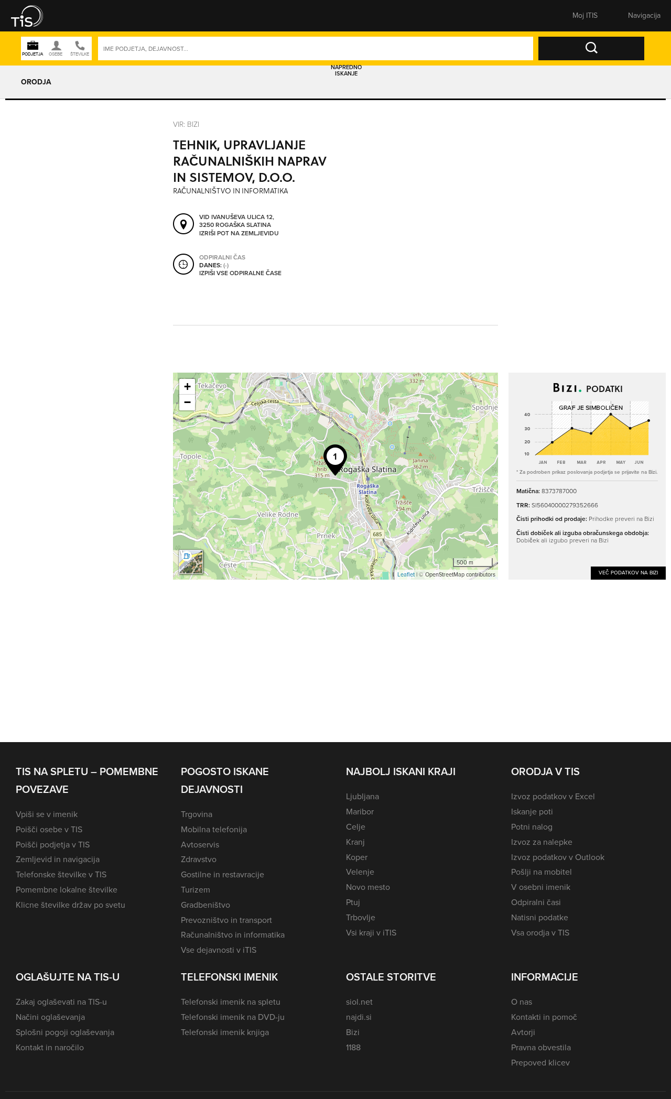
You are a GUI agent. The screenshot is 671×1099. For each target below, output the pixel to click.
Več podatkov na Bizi (628, 572)
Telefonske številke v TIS (61, 874)
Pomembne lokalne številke (66, 890)
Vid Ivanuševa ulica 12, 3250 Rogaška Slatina (236, 221)
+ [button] (187, 386)
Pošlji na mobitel (541, 872)
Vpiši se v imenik (47, 814)
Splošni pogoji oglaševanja (65, 1032)
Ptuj (353, 902)
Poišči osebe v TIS (49, 829)
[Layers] (190, 561)
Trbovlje (360, 917)
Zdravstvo (199, 859)
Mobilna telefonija (214, 829)
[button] (34, 15)
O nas (521, 1002)
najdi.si (359, 1017)
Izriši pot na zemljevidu (239, 234)
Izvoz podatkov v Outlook (557, 857)
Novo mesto (368, 887)
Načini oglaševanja (50, 1017)
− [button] (187, 402)
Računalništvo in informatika (233, 935)
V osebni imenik (540, 887)
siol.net (359, 1002)
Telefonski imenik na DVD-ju (233, 1017)
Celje (355, 827)
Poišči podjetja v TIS (53, 845)
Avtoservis (200, 845)
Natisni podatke (539, 917)
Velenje (360, 872)
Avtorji (523, 1032)
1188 (353, 1047)
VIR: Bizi (186, 124)
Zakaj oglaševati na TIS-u (61, 1002)
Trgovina (196, 814)
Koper (356, 857)
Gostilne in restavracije (222, 874)
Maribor (360, 812)
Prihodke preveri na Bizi (621, 518)
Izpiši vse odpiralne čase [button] (240, 273)
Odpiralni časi (536, 902)
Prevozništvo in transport (226, 920)
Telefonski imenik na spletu (230, 1002)
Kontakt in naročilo (50, 1047)
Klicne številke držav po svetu (70, 905)
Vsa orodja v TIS (540, 933)
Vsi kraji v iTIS (371, 933)
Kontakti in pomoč (544, 1017)
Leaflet (406, 574)
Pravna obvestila (541, 1047)
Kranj (355, 842)
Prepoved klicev (540, 1063)
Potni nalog (532, 827)
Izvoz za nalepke (541, 842)
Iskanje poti (532, 812)
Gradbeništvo (205, 905)
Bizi (353, 1032)
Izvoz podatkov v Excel (553, 796)
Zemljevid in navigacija (58, 859)
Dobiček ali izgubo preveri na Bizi (562, 540)
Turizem (195, 890)
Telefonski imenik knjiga (225, 1032)
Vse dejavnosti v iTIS (218, 950)
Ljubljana (362, 796)
